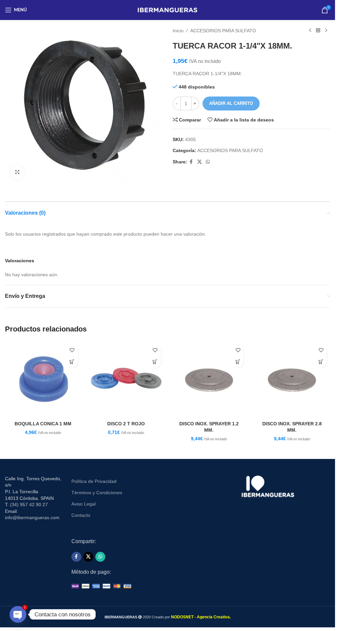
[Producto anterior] (310, 31)
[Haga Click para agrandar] (17, 172)
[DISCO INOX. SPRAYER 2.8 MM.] (292, 379)
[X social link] (199, 161)
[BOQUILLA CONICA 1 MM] (43, 379)
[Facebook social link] (191, 161)
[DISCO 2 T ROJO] (126, 379)
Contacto (80, 515)
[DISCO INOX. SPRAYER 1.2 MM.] (209, 379)
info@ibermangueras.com (32, 517)
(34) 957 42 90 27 (29, 504)
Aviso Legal (83, 504)
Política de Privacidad (94, 481)
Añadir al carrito (231, 103)
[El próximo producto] (326, 31)
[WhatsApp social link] (208, 161)
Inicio (178, 30)
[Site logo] (167, 9)
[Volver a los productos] (318, 31)
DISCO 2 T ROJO (126, 423)
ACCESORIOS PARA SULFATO (223, 30)
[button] (72, 362)
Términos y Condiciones (96, 492)
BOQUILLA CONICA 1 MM (43, 423)
